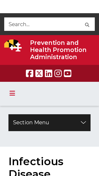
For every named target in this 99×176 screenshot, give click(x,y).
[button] (87, 24)
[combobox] (41, 24)
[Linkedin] (48, 73)
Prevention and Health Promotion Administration (58, 50)
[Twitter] (39, 73)
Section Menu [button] (31, 122)
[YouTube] (67, 73)
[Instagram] (58, 73)
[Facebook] (29, 73)
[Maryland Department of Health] (13, 45)
